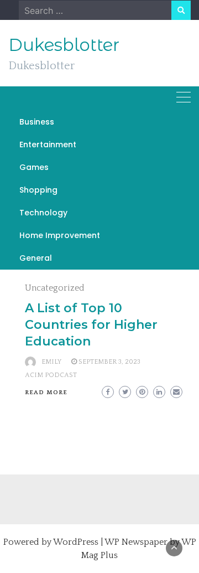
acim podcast (51, 375)
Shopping (38, 189)
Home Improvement (59, 235)
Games (34, 167)
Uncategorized (55, 288)
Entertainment (47, 144)
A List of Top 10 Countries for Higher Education (91, 325)
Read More (46, 392)
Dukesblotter (63, 44)
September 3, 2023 (109, 361)
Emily (51, 361)
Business (36, 121)
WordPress (75, 542)
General (35, 258)
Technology (43, 212)
